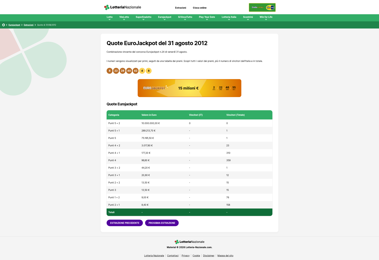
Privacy (186, 255)
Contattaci (173, 255)
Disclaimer (208, 255)
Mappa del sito (225, 255)
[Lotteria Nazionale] (3, 25)
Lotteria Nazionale (154, 255)
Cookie (196, 255)
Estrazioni (180, 7)
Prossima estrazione (162, 222)
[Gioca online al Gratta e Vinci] (262, 10)
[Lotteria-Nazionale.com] (122, 8)
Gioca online (200, 7)
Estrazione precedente (124, 222)
